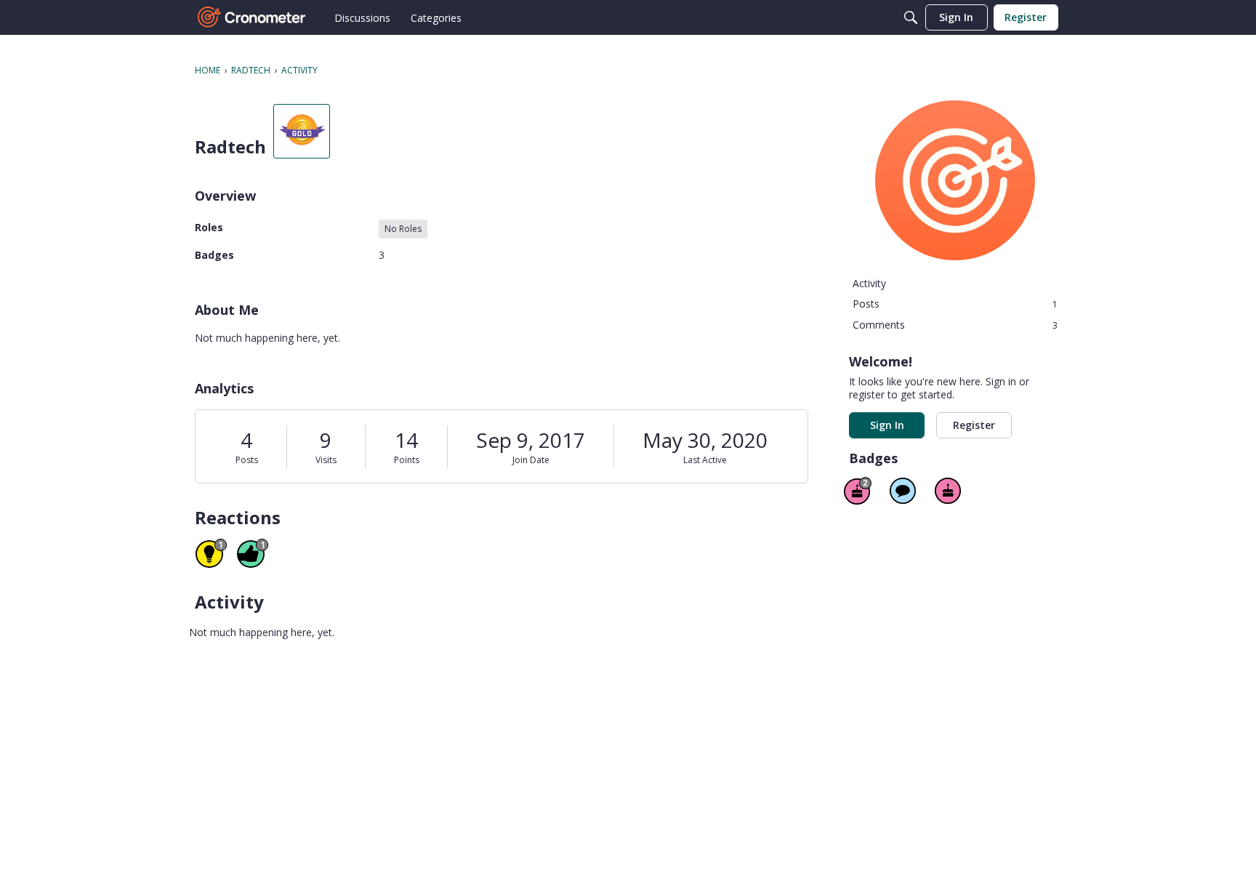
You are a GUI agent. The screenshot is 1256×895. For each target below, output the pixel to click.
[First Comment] (903, 491)
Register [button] (974, 425)
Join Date (531, 459)
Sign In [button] (887, 425)
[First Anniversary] (948, 491)
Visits (326, 459)
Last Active (705, 459)
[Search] (911, 17)
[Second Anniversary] (857, 491)
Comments (955, 325)
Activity (869, 283)
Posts (247, 459)
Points (406, 459)
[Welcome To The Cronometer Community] (252, 17)
